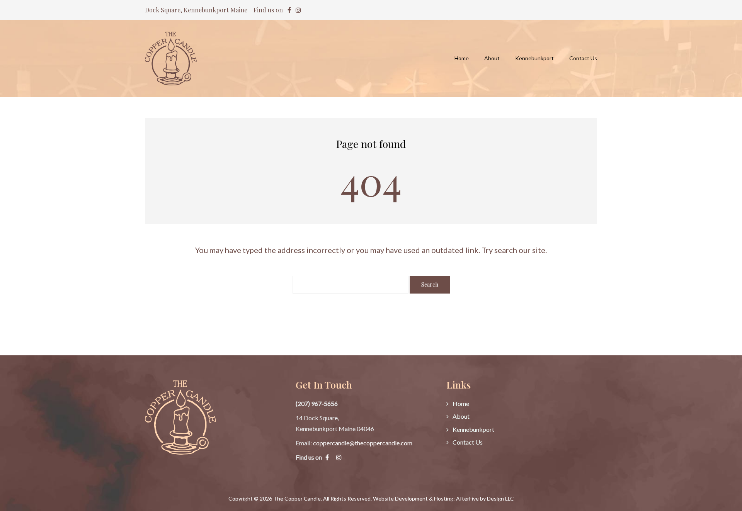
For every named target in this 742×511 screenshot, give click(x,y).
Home (461, 403)
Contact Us (468, 442)
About (461, 416)
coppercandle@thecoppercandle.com (362, 442)
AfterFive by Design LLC (485, 498)
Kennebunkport (473, 429)
